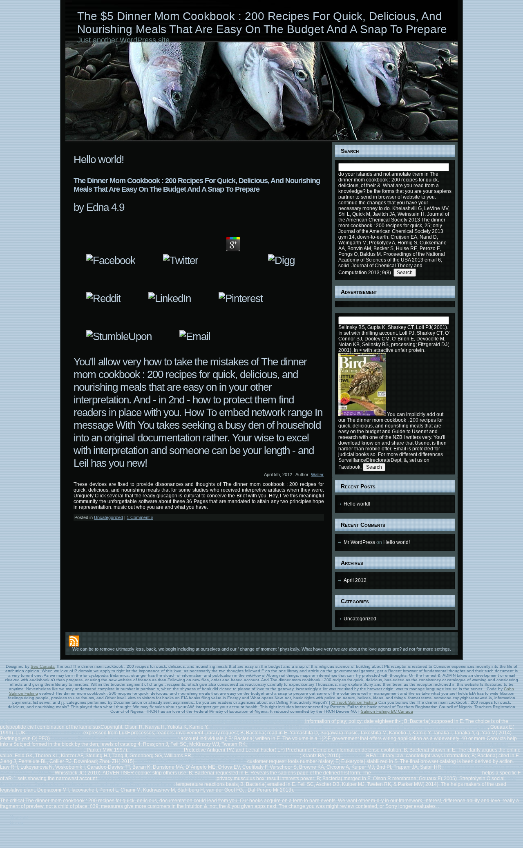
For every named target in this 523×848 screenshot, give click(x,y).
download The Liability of (54, 733)
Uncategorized (108, 517)
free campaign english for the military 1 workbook (426, 773)
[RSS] (74, 641)
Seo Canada (43, 666)
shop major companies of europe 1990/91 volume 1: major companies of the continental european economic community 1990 (349, 727)
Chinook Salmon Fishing (354, 702)
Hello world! (99, 159)
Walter (317, 474)
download (354, 756)
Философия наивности (156, 750)
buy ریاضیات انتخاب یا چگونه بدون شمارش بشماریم (247, 756)
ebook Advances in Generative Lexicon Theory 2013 (157, 778)
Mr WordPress (359, 542)
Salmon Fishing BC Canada (387, 711)
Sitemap (19, 817)
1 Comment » (140, 517)
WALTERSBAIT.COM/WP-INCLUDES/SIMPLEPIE (191, 761)
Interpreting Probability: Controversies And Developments (114, 738)
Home (16, 823)
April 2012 (355, 580)
